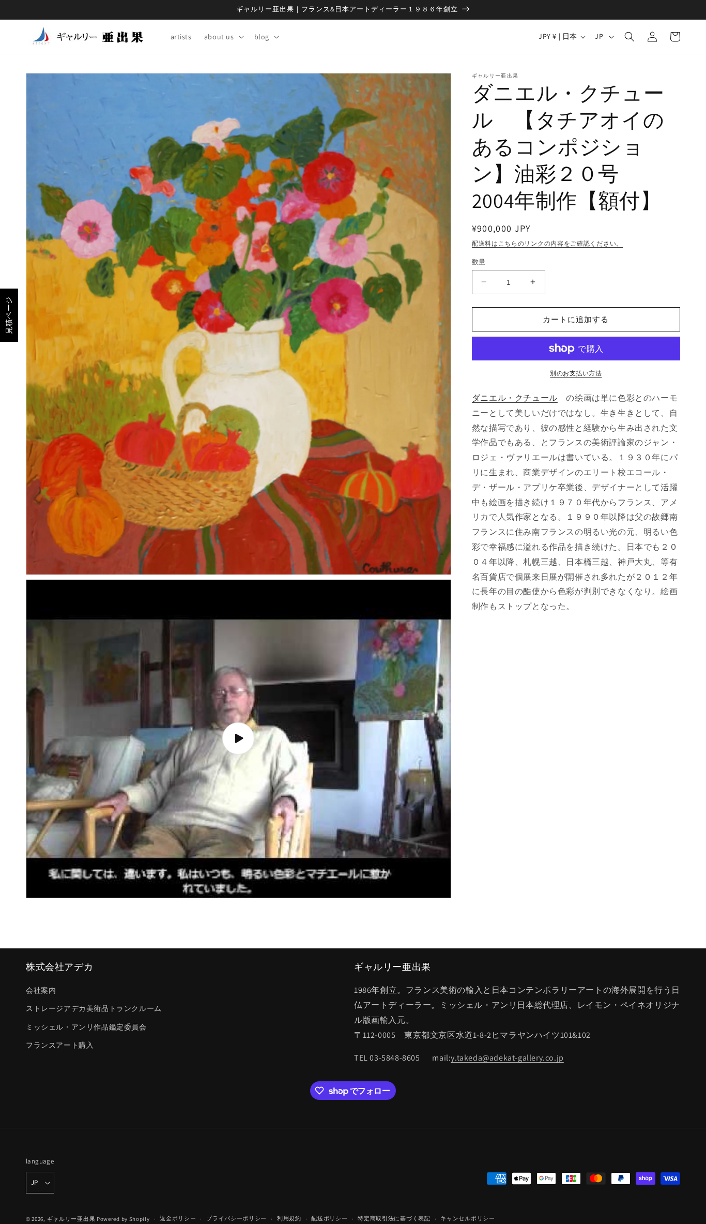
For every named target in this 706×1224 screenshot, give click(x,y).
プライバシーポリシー (236, 1218)
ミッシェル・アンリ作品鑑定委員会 (86, 1027)
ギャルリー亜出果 (71, 1218)
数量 (479, 261)
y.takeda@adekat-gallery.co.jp (507, 1057)
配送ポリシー (329, 1218)
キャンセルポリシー (467, 1218)
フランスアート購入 (60, 1045)
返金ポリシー (178, 1218)
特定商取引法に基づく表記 (394, 1218)
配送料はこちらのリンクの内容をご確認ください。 (547, 243)
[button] (223, 37)
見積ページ (8, 315)
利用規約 (289, 1218)
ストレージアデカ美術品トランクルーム (94, 1008)
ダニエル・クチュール (515, 397)
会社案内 (41, 990)
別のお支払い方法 (576, 373)
